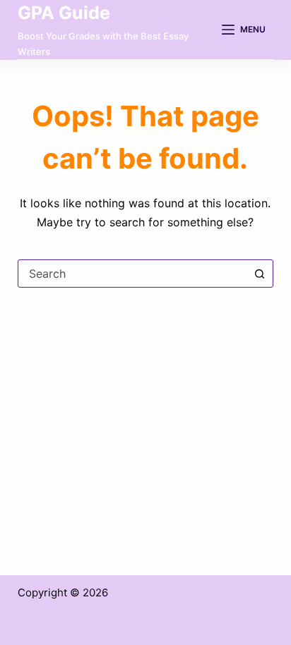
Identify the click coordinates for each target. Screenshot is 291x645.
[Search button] (259, 273)
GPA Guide (64, 12)
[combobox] (132, 273)
